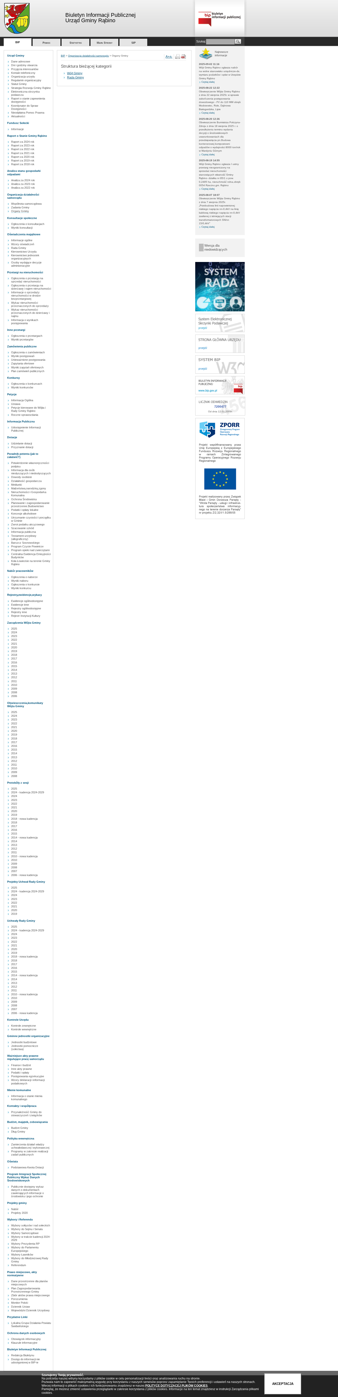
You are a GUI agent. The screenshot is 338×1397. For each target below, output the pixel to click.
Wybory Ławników (22, 1254)
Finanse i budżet (21, 1065)
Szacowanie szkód (22, 528)
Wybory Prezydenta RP (25, 1243)
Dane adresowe (20, 61)
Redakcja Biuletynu (22, 1355)
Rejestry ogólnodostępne (26, 608)
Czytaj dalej (208, 81)
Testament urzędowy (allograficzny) (23, 537)
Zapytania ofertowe (22, 363)
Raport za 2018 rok (22, 164)
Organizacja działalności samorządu (88, 55)
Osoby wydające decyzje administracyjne (26, 264)
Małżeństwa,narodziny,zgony (28, 488)
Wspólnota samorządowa (26, 203)
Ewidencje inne (20, 604)
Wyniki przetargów (22, 339)
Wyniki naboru (19, 580)
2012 (14, 677)
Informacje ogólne (21, 240)
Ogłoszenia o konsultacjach (27, 223)
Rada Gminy (18, 247)
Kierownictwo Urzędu (24, 251)
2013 (14, 673)
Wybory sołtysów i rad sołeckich (30, 1225)
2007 (14, 871)
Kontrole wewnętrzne (23, 1029)
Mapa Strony (104, 42)
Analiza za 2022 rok (23, 187)
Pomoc (46, 42)
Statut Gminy (19, 83)
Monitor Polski (19, 1302)
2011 (14, 681)
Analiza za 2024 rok (23, 180)
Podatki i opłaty (20, 1072)
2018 (14, 654)
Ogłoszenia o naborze (24, 577)
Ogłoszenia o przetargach (26, 335)
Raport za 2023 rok (22, 145)
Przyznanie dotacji (22, 447)
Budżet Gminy (19, 1127)
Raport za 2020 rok (22, 156)
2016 (14, 662)
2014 (14, 669)
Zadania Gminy (20, 207)
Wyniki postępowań (22, 356)
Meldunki (16, 484)
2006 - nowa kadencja (24, 875)
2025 (14, 628)
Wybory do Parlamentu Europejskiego (25, 1249)
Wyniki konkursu (21, 588)
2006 (14, 696)
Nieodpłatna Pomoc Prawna (27, 112)
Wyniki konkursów (22, 387)
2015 (14, 666)
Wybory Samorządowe (25, 1233)
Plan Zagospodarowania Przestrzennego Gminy (25, 1290)
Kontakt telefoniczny (23, 72)
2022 (14, 639)
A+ (168, 57)
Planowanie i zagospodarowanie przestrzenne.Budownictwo (30, 504)
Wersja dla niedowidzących (215, 247)
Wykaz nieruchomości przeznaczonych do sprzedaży (30, 304)
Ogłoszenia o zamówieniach (28, 352)
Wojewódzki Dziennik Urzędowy (30, 1310)
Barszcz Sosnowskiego (25, 542)
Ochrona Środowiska (24, 499)
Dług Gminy (18, 1131)
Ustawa (15, 403)
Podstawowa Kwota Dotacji (27, 1167)
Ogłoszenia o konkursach (26, 383)
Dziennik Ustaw (20, 1306)
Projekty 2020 (19, 1212)
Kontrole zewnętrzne (23, 1025)
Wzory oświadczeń (22, 244)
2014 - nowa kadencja (24, 837)
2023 (14, 636)
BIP (17, 42)
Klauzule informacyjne (24, 1342)
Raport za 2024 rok (22, 141)
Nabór (15, 1209)
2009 (14, 688)
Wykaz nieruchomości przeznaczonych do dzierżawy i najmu (30, 313)
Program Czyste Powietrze (27, 546)
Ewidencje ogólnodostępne (27, 600)
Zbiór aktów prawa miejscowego (30, 1295)
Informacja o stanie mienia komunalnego (26, 1098)
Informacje (17, 129)
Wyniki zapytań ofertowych (27, 367)
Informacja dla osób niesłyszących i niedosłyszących (31, 472)
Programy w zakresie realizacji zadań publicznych (29, 1153)
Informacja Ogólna (22, 400)
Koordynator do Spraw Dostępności (24, 107)
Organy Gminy (20, 211)
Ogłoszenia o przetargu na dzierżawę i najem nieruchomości (31, 287)
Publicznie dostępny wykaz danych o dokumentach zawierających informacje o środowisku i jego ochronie (27, 1191)
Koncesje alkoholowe (23, 513)
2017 (14, 658)
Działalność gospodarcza (26, 480)
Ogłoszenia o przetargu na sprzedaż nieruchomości (27, 280)
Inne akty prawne (21, 1068)
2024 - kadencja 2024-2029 (27, 792)
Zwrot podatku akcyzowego (28, 524)
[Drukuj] (177, 58)
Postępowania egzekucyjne (27, 1076)
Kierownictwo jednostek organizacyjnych (25, 257)
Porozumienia (19, 1298)
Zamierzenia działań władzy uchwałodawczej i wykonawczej (30, 1146)
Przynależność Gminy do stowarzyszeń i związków (26, 1114)
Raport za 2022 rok (22, 149)
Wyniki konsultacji (21, 227)
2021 (14, 643)
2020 (14, 647)
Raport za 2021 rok (22, 153)
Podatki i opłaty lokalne (24, 509)
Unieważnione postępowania (28, 359)
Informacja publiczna (23, 531)
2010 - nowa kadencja (24, 856)
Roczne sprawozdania (24, 414)
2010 (14, 684)
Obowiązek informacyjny (26, 1338)
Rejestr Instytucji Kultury (25, 615)
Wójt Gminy (74, 73)
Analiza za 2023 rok (23, 183)
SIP (133, 42)
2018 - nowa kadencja (24, 818)
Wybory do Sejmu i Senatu (27, 1229)
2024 (14, 632)
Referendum (18, 1265)
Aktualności (18, 116)
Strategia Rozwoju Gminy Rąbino (31, 87)
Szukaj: (201, 41)
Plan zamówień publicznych (27, 371)
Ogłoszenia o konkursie (25, 584)
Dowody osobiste (21, 477)
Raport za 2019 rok (22, 160)
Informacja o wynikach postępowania (24, 322)
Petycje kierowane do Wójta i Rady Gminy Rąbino (28, 409)
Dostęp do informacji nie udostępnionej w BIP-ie (25, 1361)
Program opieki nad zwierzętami (30, 550)
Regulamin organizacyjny (26, 80)
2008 (14, 692)
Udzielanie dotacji (21, 443)
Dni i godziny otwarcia (24, 65)
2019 (14, 651)
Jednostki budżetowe (24, 1042)
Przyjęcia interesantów (24, 69)
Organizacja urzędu (23, 76)
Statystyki (76, 42)
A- (171, 56)
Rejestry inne (19, 612)
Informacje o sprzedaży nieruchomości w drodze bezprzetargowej (26, 295)
